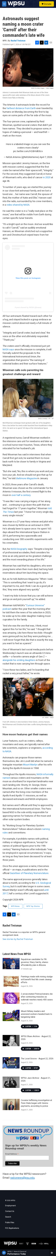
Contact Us (9, 1211)
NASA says (8, 349)
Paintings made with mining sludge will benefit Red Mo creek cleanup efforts (37, 979)
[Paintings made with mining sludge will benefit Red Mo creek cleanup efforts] (11, 980)
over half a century (20, 495)
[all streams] (52, 1252)
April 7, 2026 (46, 157)
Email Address (11, 1154)
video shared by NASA (18, 204)
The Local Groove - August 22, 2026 (37, 1058)
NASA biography (19, 549)
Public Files (9, 1223)
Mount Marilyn (30, 764)
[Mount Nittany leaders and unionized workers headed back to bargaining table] (11, 1015)
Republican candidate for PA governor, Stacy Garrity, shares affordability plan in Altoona (34, 962)
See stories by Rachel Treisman (18, 939)
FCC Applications (12, 1228)
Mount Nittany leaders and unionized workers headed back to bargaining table (36, 1014)
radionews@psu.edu (22, 1177)
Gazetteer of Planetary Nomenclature (29, 873)
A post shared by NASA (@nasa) (28, 307)
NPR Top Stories (33, 906)
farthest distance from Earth (21, 108)
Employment (10, 1206)
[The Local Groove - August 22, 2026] (11, 1062)
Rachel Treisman (18, 40)
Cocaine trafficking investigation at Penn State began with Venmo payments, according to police (36, 1103)
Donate (47, 4)
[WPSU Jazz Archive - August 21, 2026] (11, 1082)
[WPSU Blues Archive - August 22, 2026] (11, 1040)
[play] (4, 1252)
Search (8, 1217)
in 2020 (47, 177)
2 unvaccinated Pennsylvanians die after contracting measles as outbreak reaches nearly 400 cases (37, 997)
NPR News (15, 906)
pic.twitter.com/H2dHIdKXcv (28, 151)
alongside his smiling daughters (19, 660)
